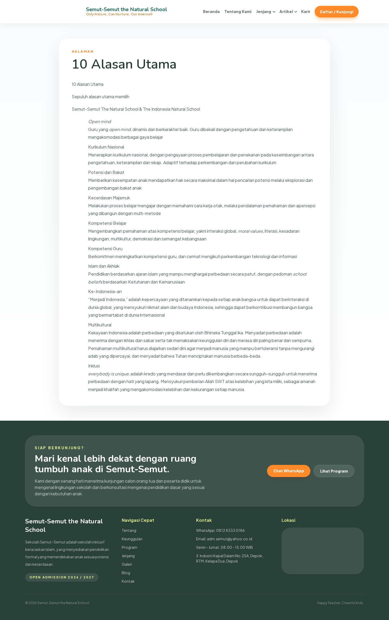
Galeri (127, 564)
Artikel (286, 11)
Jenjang (263, 11)
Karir (305, 11)
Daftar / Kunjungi (336, 11)
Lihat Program (334, 471)
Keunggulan (132, 538)
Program (129, 547)
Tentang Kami (237, 11)
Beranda (211, 11)
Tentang (129, 530)
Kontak (128, 581)
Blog (126, 572)
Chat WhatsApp (288, 470)
